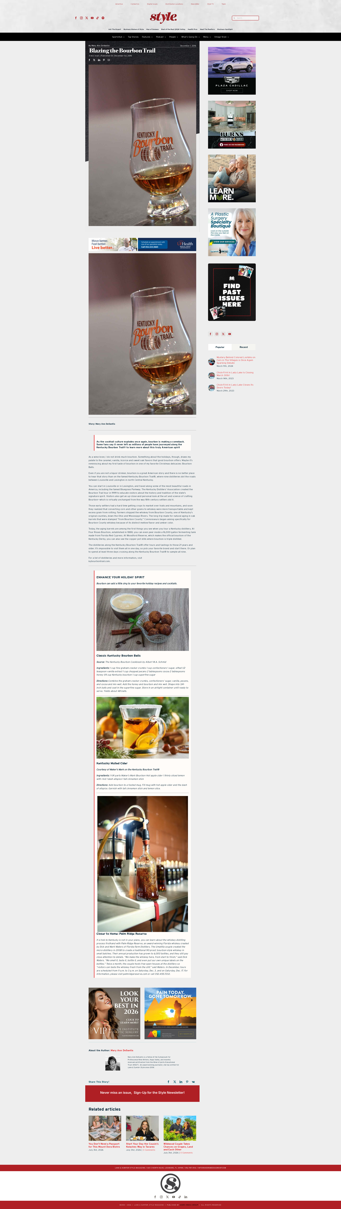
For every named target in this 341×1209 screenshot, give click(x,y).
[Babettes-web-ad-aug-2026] (232, 102)
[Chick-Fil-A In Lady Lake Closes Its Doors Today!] (211, 386)
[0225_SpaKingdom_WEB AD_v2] (232, 156)
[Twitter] (223, 334)
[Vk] (193, 1082)
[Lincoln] (232, 210)
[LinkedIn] (99, 60)
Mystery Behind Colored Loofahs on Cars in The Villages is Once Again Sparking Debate (236, 360)
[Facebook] (89, 60)
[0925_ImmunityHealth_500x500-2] (114, 989)
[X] (94, 60)
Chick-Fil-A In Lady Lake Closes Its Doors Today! (235, 386)
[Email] (108, 60)
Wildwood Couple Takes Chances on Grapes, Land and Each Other (103, 1146)
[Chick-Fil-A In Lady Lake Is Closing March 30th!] (211, 373)
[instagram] (81, 18)
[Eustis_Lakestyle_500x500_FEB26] (170, 989)
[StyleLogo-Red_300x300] (163, 5)
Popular (220, 347)
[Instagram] (216, 334)
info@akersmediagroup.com (212, 1168)
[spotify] (103, 18)
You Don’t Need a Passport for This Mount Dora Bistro (141, 1145)
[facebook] (76, 18)
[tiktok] (97, 18)
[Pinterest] (104, 60)
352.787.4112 (190, 1168)
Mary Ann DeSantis (99, 46)
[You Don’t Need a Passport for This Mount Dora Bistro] (142, 1128)
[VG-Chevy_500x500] (232, 48)
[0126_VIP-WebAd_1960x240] (142, 239)
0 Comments (111, 1153)
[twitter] (86, 18)
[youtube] (92, 18)
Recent (244, 347)
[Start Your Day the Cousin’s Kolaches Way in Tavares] (180, 1128)
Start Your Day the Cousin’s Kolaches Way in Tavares (180, 1145)
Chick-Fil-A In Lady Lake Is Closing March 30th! (235, 374)
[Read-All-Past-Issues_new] (232, 264)
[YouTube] (229, 334)
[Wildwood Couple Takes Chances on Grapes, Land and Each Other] (105, 1128)
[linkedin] (185, 1197)
